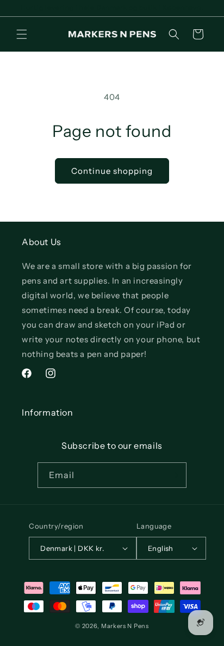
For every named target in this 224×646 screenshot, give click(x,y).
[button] (22, 34)
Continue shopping (112, 171)
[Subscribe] (174, 475)
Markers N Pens (125, 626)
